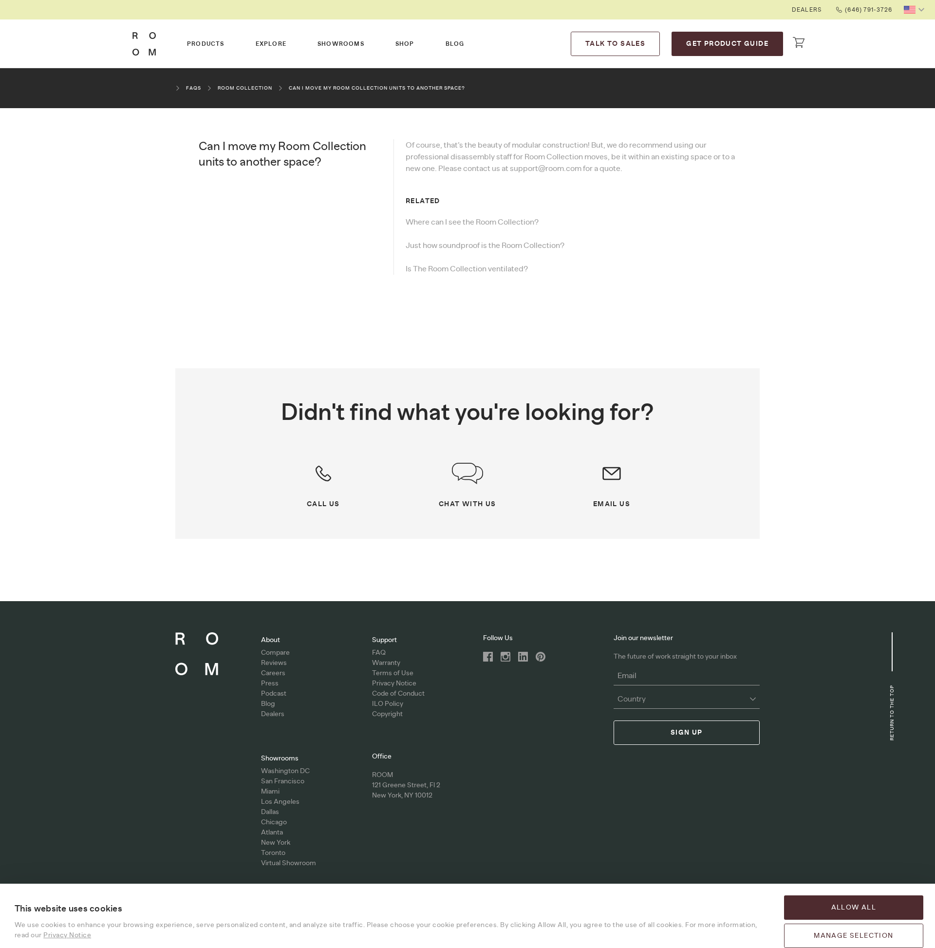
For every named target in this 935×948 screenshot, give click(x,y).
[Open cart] (798, 42)
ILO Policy (387, 704)
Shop (404, 44)
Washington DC (285, 771)
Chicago (274, 822)
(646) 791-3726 (868, 10)
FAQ (379, 652)
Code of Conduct (398, 693)
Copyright (387, 714)
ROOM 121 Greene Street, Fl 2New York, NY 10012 (406, 785)
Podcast (273, 693)
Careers (273, 673)
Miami (270, 791)
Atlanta (272, 832)
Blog (455, 44)
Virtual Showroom (288, 863)
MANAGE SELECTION (853, 935)
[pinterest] (540, 657)
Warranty (386, 663)
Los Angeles (280, 801)
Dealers (807, 10)
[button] (915, 10)
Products (205, 44)
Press (270, 683)
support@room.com (545, 168)
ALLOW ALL (854, 907)
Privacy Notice (394, 683)
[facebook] (488, 657)
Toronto (273, 853)
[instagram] (505, 657)
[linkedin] (523, 657)
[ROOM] (144, 44)
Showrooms (341, 44)
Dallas (270, 812)
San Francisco (282, 781)
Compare (275, 652)
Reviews (274, 663)
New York (275, 842)
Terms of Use (392, 673)
